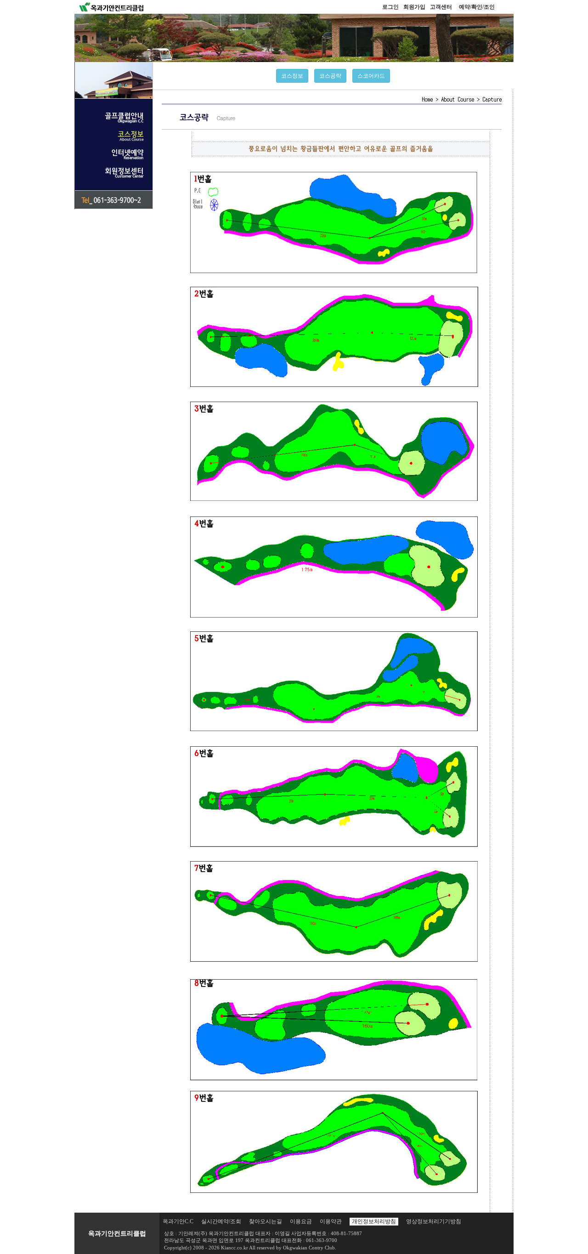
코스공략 (330, 76)
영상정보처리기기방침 (433, 1221)
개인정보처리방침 (374, 1221)
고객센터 (441, 7)
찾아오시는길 (265, 1221)
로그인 (390, 7)
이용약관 (331, 1221)
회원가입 (414, 7)
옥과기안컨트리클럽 (117, 1233)
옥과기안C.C (178, 1221)
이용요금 (301, 1221)
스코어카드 (371, 76)
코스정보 (292, 76)
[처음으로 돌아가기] (111, 6)
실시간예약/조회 (221, 1221)
